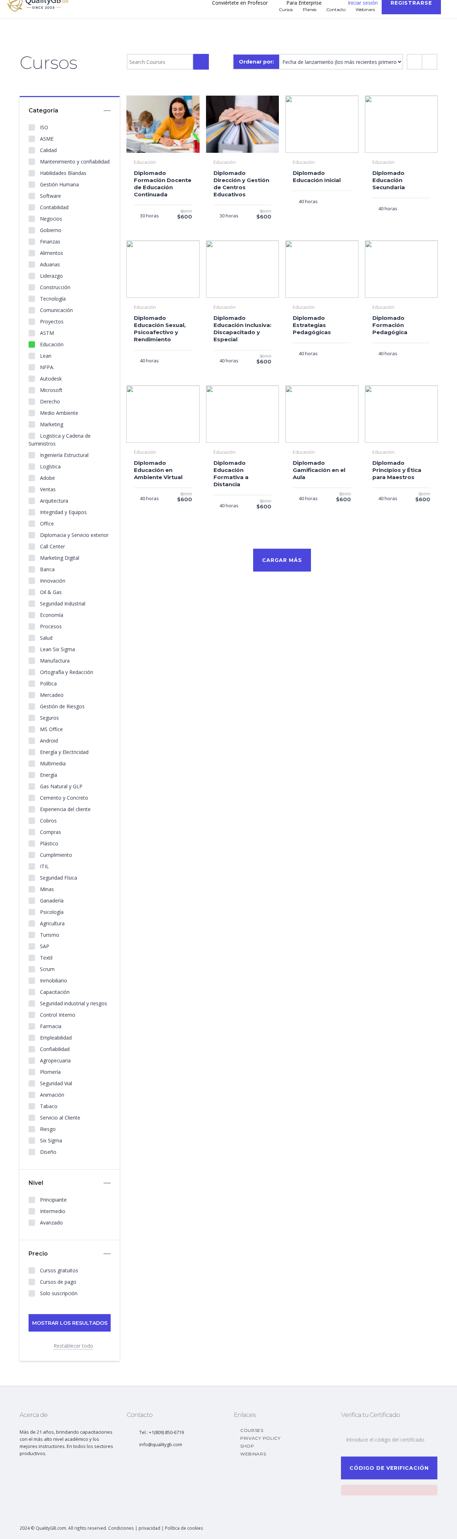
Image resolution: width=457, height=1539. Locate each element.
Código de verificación (389, 1468)
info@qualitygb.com (160, 1444)
